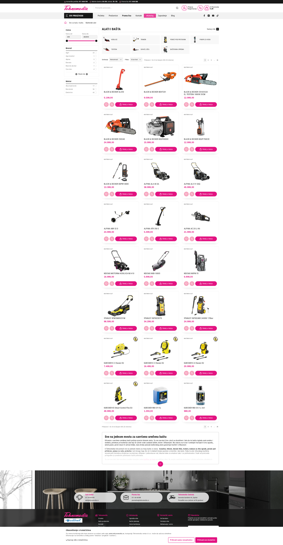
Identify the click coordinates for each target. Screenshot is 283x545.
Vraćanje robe (164, 521)
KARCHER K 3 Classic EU (154, 363)
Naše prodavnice (103, 521)
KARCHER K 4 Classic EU (194, 363)
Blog (173, 15)
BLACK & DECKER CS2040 (114, 139)
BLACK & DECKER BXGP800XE (156, 139)
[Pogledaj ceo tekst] (160, 464)
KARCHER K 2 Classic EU (114, 363)
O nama (100, 518)
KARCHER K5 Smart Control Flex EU (118, 408)
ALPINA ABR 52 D (111, 228)
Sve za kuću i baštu (76, 23)
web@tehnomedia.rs (91, 500)
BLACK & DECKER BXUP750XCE (196, 139)
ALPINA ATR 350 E (151, 228)
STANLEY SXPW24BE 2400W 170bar (198, 318)
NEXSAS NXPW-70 (191, 273)
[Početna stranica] (65, 22)
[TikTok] (217, 15)
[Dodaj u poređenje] (112, 104)
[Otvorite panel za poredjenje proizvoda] (200, 8)
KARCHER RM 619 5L (152, 408)
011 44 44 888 (136, 497)
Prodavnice (113, 15)
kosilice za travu (149, 459)
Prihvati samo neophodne (181, 540)
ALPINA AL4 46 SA (151, 184)
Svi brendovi (164, 518)
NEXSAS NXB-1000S (152, 273)
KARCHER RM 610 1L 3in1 (194, 408)
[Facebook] (204, 15)
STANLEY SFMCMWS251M (114, 318)
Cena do (85, 34)
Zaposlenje (162, 15)
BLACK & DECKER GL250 (114, 92)
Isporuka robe (133, 518)
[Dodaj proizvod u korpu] (126, 104)
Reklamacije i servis (166, 524)
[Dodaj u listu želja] (106, 104)
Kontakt (139, 15)
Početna (101, 15)
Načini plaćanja (134, 521)
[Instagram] (208, 15)
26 (217, 60)
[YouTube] (213, 15)
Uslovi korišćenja (134, 524)
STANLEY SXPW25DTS (153, 318)
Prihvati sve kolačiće (206, 540)
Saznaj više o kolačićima (77, 540)
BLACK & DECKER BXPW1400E (116, 184)
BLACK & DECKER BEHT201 (155, 92)
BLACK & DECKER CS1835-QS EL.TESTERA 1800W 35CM (196, 93)
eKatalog (149, 15)
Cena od (69, 34)
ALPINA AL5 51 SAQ (192, 184)
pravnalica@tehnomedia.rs (140, 500)
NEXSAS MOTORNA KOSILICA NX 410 (119, 273)
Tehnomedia (76, 8)
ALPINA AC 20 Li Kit (192, 228)
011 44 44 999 (89, 497)
